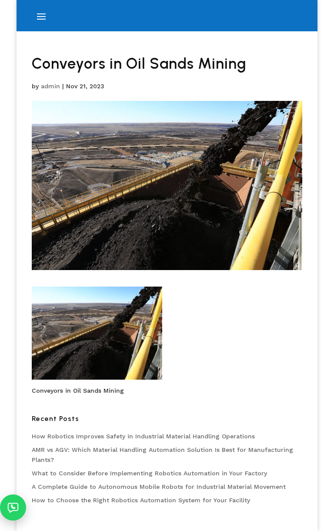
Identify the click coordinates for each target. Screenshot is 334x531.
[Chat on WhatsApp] (13, 507)
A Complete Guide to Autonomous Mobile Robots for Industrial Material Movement (159, 486)
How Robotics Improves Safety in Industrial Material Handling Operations (143, 436)
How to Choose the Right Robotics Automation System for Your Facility (141, 500)
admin (50, 86)
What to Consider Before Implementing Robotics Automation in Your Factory (149, 473)
